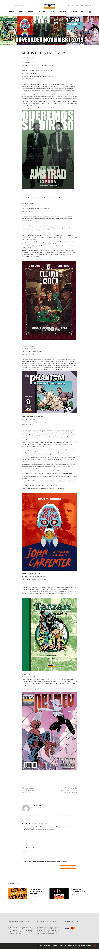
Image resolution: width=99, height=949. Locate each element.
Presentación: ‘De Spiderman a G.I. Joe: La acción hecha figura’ (69, 790)
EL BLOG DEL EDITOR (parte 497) (78, 890)
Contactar (74, 11)
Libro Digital (42, 11)
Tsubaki (52, 11)
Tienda (83, 11)
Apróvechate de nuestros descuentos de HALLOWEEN (30, 790)
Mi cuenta (76, 5)
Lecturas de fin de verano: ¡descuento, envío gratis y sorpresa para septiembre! (36, 893)
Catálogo (30, 11)
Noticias (11, 11)
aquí (58, 65)
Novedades (20, 11)
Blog (69, 5)
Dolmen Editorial (36, 805)
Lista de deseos (86, 5)
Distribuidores (62, 11)
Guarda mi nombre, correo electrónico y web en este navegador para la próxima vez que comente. (45, 861)
